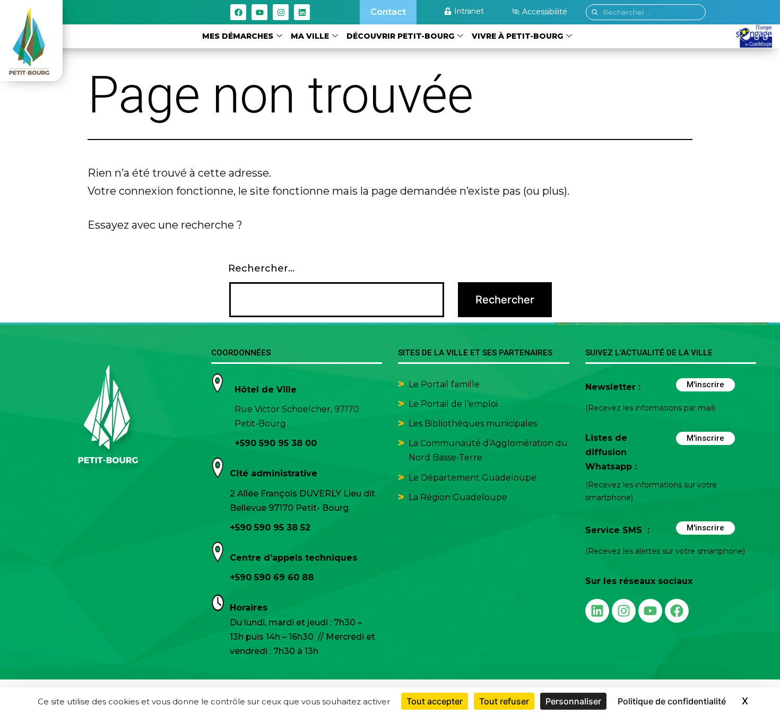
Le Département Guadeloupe (472, 478)
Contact (388, 12)
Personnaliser (573, 701)
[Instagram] (281, 12)
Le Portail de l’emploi (453, 404)
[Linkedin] (302, 12)
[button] (539, 11)
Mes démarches (237, 36)
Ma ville (310, 36)
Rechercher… (261, 268)
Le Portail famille (445, 384)
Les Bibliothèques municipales (473, 423)
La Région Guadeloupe (458, 497)
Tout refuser (504, 701)
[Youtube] (259, 12)
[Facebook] (238, 12)
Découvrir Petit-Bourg (400, 36)
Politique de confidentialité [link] (672, 701)
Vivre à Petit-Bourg (517, 36)
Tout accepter (434, 701)
